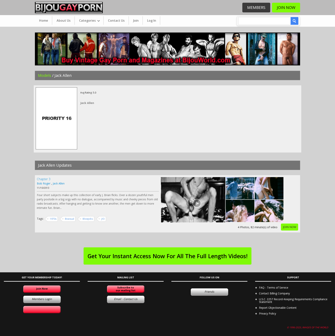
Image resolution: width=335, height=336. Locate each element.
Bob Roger (43, 183)
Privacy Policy (267, 313)
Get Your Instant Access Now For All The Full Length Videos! (167, 256)
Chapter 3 (43, 179)
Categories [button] (88, 20)
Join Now (286, 7)
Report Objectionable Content (278, 307)
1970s (53, 218)
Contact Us (116, 20)
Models (44, 75)
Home (43, 20)
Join (136, 20)
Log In (151, 20)
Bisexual (69, 218)
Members (256, 7)
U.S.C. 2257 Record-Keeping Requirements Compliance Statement (293, 300)
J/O (103, 218)
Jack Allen (59, 183)
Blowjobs (88, 218)
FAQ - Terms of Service (273, 287)
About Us (64, 20)
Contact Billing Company (274, 293)
